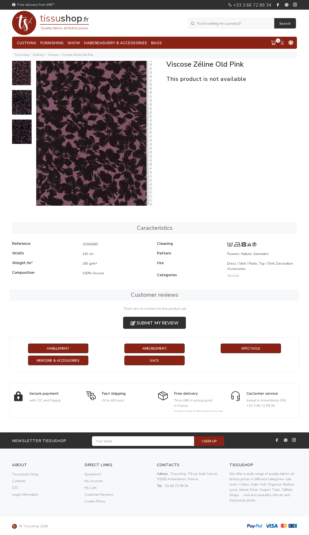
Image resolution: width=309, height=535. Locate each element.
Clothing (38, 55)
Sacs (154, 360)
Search (285, 23)
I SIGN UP (209, 441)
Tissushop (21, 55)
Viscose (53, 55)
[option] (22, 75)
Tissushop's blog (25, 474)
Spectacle (250, 348)
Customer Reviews (98, 494)
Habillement (58, 348)
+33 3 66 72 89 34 (251, 5)
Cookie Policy (94, 501)
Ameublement (154, 348)
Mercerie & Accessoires (58, 360)
